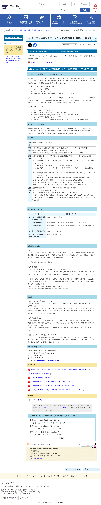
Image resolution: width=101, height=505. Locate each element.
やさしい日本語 (38, 4)
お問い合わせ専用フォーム (38, 458)
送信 (62, 438)
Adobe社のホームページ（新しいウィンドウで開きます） (54, 408)
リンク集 (84, 476)
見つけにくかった (61, 435)
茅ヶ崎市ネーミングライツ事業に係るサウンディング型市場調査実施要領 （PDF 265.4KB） (59, 369)
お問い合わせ (24, 498)
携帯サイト (19, 476)
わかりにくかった (61, 429)
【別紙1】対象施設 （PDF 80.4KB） (42, 377)
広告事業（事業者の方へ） (35, 30)
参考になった (37, 423)
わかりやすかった (38, 429)
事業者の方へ (23, 30)
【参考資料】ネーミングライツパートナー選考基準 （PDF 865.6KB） (53, 385)
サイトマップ (31, 476)
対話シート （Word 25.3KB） (40, 373)
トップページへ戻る (93, 469)
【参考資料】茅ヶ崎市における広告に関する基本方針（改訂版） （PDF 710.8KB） (57, 390)
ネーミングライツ (48, 30)
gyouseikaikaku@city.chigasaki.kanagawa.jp (47, 360)
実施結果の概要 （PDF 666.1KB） (41, 62)
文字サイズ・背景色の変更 (80, 4)
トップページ (15, 30)
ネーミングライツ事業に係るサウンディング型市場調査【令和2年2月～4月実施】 (13, 59)
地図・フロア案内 (8, 498)
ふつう (47, 423)
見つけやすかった (38, 435)
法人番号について (25, 493)
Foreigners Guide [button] (52, 4)
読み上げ (65, 4)
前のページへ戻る (75, 469)
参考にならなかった (59, 423)
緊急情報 (95, 8)
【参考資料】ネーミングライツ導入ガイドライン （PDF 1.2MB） (51, 381)
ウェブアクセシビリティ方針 (49, 476)
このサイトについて (70, 476)
